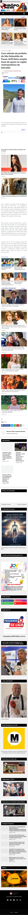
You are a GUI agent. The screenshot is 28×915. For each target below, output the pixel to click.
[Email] (20, 425)
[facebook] (7, 900)
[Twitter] (12, 425)
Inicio (11, 912)
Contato (16, 912)
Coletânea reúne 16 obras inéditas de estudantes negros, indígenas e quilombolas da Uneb (7, 456)
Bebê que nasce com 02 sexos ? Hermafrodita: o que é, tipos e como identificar (17, 859)
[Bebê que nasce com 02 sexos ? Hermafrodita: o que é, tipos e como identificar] (4, 859)
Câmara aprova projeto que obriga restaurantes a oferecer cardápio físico (12, 1)
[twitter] (11, 900)
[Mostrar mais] (23, 425)
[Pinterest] (17, 425)
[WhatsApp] (15, 425)
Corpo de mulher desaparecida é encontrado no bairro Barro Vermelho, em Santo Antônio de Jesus (17, 836)
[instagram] (17, 900)
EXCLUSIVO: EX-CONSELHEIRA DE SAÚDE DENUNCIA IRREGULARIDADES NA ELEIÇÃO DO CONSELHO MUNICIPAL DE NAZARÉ (17, 828)
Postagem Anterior (6, 504)
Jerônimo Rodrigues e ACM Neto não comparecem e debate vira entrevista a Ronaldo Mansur (20, 456)
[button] (24, 1)
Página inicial (4, 50)
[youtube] (14, 900)
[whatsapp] (20, 900)
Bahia (9, 50)
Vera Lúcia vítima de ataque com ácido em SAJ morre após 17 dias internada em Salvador (17, 843)
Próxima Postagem (21, 504)
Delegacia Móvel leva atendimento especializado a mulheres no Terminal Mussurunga (7, 478)
